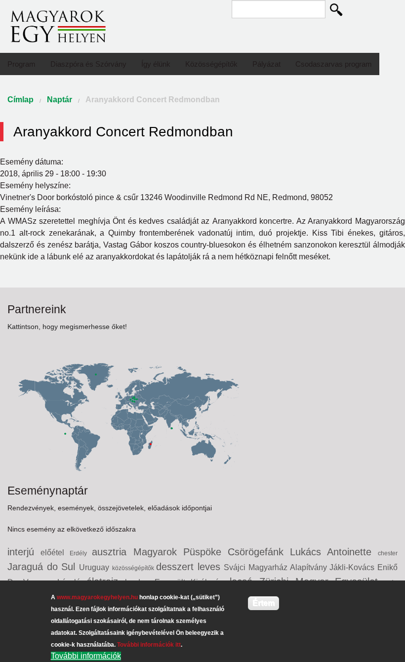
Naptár (59, 99)
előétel (55, 552)
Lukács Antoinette (334, 551)
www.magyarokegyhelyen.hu (97, 597)
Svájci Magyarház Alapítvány (276, 567)
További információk (86, 656)
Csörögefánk (259, 551)
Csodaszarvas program (333, 64)
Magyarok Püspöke (180, 551)
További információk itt (149, 644)
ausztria (112, 551)
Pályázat (266, 64)
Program (21, 64)
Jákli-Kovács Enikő (363, 567)
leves (211, 566)
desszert (177, 566)
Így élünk (155, 64)
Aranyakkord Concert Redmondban (152, 99)
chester (388, 553)
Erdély (81, 553)
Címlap (20, 99)
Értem (263, 603)
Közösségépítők (211, 64)
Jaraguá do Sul (43, 566)
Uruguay (95, 567)
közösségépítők (134, 568)
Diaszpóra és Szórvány (88, 64)
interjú (23, 551)
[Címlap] (58, 26)
